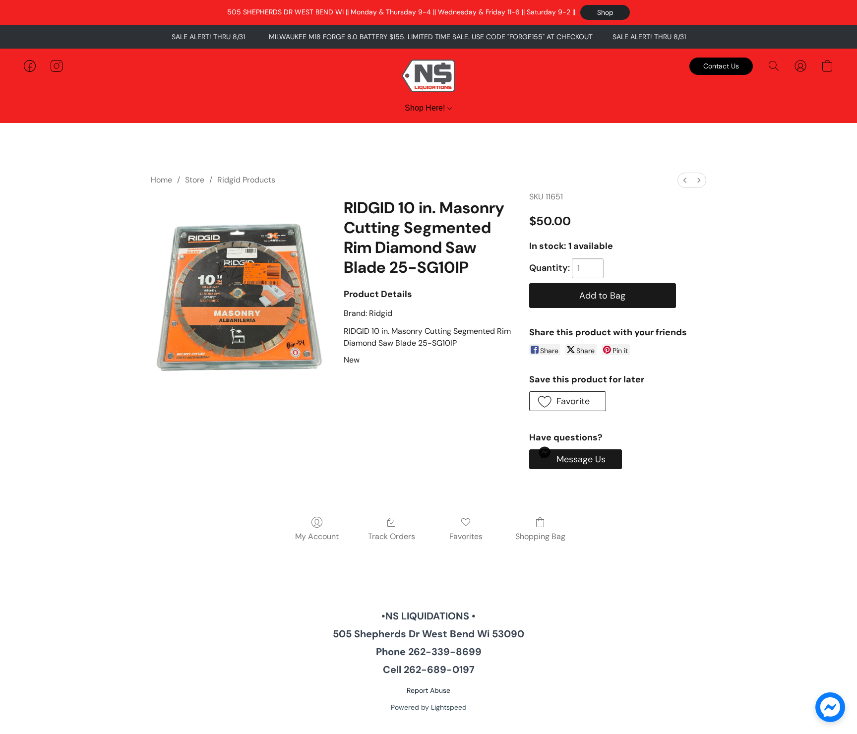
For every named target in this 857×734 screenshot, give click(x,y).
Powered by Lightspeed (429, 707)
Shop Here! (426, 108)
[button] (605, 12)
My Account (317, 536)
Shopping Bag (540, 536)
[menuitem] (685, 180)
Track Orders (391, 536)
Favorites (466, 536)
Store (194, 180)
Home (161, 180)
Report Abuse (428, 690)
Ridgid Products (246, 180)
